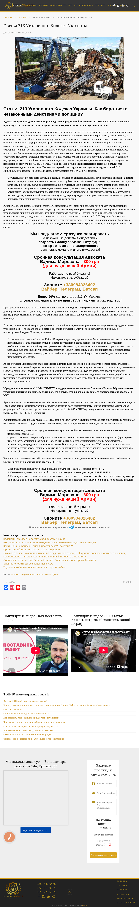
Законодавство (58, 5)
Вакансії (122, 890)
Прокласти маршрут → (35, 830)
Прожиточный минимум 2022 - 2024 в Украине (31, 549)
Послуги (43, 5)
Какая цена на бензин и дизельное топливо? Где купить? (38, 546)
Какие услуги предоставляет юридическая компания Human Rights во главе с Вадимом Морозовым (56, 705)
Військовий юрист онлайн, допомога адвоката (28, 730)
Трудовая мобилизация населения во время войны (34, 567)
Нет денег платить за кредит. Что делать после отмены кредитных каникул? (49, 542)
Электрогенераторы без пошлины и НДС (28, 563)
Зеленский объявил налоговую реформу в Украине (34, 538)
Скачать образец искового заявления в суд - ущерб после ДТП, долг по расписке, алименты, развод (64, 553)
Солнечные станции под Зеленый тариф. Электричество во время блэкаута (49, 560)
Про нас (72, 5)
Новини (17, 5)
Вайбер (49, 289)
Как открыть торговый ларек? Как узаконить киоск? (31, 717)
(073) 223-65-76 (46, 892)
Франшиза (123, 894)
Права (55, 574)
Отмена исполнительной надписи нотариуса (27, 734)
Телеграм (70, 289)
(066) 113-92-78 (46, 888)
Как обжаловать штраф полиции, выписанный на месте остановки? (44, 556)
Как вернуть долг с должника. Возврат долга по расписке (34, 722)
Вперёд (127, 582)
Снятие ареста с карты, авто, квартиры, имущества (30, 726)
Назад (11, 582)
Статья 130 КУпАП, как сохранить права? (25, 701)
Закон (47, 574)
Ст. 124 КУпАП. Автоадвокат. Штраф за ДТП (26, 713)
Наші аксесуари (126, 903)
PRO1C (84, 905)
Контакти (100, 5)
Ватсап (90, 289)
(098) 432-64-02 (46, 884)
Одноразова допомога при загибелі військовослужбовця (33, 738)
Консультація (86, 5)
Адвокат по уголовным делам (27, 574)
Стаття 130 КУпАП (13, 709)
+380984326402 (79, 284)
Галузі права (30, 5)
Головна (7, 18)
